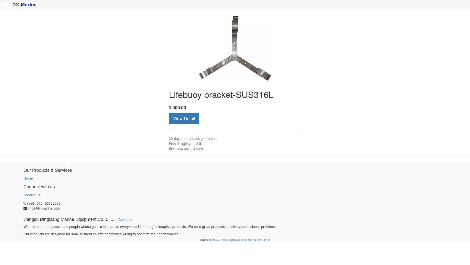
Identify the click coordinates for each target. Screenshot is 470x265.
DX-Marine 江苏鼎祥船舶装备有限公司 (228, 240)
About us (125, 219)
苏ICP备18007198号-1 (259, 240)
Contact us (32, 194)
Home (28, 178)
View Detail (184, 118)
